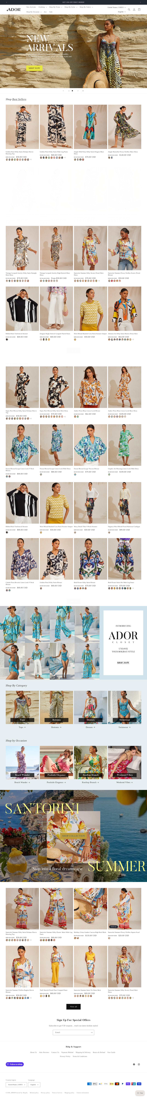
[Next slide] (78, 90)
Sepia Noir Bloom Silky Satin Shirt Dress (54, 411)
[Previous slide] (63, 90)
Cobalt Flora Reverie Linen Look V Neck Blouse (20, 583)
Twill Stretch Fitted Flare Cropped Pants (53, 990)
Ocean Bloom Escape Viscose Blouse (86, 469)
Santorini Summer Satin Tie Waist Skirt (87, 990)
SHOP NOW (73, 643)
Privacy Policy (65, 1056)
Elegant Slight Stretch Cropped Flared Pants (55, 334)
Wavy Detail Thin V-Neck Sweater (85, 526)
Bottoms (55, 727)
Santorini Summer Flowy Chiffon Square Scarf (124, 932)
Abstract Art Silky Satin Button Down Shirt (123, 334)
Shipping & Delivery (83, 1052)
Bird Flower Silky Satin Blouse (84, 582)
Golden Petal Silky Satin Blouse (51, 582)
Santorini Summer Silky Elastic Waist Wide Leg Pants (56, 933)
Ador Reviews (44, 1052)
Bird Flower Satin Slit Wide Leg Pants (121, 582)
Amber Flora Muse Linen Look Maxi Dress (122, 411)
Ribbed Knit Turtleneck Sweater (17, 334)
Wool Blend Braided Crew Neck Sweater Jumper (90, 334)
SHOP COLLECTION (73, 835)
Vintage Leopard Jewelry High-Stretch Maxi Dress (55, 274)
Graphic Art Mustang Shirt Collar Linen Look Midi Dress (55, 216)
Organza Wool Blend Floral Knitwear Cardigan (124, 526)
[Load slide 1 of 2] (69, 90)
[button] (42, 7)
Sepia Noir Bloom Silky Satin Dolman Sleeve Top (21, 412)
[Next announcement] (140, 2)
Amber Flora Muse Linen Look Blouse (87, 411)
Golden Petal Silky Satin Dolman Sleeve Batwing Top (19, 153)
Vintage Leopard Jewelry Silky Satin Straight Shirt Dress (21, 274)
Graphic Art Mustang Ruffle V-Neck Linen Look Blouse (22, 216)
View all (73, 351)
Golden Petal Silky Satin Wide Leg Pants (54, 152)
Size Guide (111, 1052)
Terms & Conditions (80, 1056)
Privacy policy (45, 1092)
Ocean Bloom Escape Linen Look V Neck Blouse (20, 470)
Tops (21, 727)
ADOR (13, 1092)
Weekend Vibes (123, 782)
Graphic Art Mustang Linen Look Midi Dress (123, 469)
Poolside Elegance (55, 782)
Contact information (83, 1092)
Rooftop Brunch (89, 782)
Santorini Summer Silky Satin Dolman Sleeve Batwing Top (21, 933)
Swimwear (123, 727)
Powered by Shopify (21, 1092)
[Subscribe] (91, 1032)
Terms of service (57, 1092)
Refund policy (34, 1092)
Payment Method (67, 1052)
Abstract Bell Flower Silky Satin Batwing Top (89, 215)
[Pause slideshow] (83, 90)
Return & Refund (99, 1052)
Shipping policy (69, 1092)
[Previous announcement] (6, 2)
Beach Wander (20, 782)
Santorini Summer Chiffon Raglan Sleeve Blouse (20, 991)
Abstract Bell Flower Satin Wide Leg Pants (122, 215)
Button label (73, 51)
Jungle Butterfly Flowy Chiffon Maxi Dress (123, 152)
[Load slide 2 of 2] (72, 90)
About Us (33, 1052)
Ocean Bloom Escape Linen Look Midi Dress (55, 469)
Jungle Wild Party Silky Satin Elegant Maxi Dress (89, 153)
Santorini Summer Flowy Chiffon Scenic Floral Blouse (124, 274)
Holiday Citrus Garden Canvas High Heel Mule (90, 932)
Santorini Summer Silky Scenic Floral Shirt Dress (88, 274)
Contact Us (55, 1052)
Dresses (89, 727)
